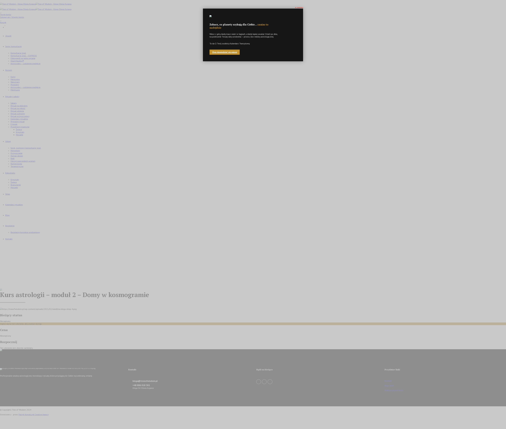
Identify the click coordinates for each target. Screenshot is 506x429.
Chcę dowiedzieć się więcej (224, 52)
